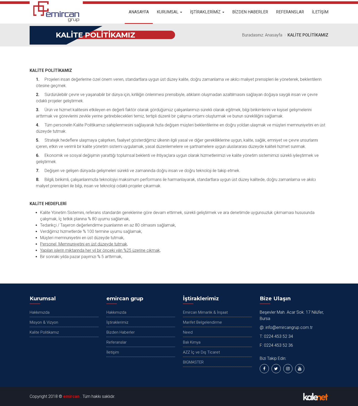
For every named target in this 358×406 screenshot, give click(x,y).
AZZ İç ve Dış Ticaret (201, 352)
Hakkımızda (40, 312)
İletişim (320, 11)
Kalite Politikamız (44, 332)
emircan (71, 396)
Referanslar (290, 11)
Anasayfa (139, 11)
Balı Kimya (191, 342)
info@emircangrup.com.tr (289, 327)
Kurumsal (168, 11)
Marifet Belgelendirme (202, 322)
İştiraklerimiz (206, 11)
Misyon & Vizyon (44, 322)
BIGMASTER (193, 362)
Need (188, 332)
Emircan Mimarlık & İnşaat (205, 312)
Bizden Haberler (250, 11)
